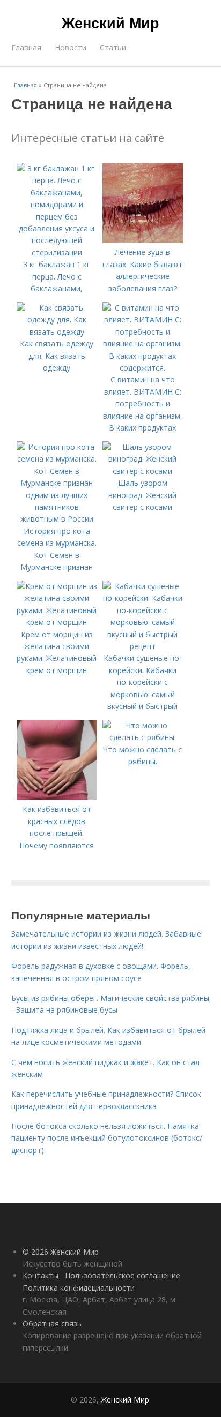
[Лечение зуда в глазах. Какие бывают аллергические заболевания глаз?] (142, 240)
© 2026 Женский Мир (61, 1252)
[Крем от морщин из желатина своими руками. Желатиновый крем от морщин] (57, 622)
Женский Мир (110, 22)
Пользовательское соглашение (122, 1275)
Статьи (113, 47)
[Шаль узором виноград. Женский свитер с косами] (142, 471)
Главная (26, 47)
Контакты (40, 1275)
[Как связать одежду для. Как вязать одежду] (57, 332)
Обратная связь (52, 1323)
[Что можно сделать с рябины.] (142, 737)
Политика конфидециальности (79, 1288)
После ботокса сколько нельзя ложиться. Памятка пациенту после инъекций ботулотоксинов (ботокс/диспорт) (106, 1138)
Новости (70, 47)
